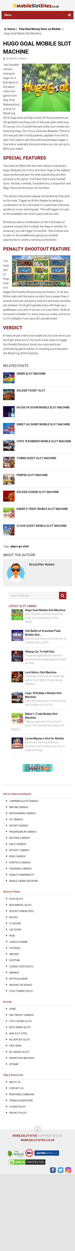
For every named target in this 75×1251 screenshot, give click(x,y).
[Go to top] (37, 1130)
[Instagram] (68, 1170)
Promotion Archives (21, 1058)
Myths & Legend (18, 978)
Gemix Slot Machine (31, 373)
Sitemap (14, 1064)
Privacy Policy (18, 1113)
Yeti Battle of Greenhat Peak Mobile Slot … (43, 632)
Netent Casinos (18, 825)
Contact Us (16, 1088)
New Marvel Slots (20, 905)
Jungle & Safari (18, 942)
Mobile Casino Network (23, 881)
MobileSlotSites (24, 1135)
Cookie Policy (17, 1106)
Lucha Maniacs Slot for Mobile (44, 738)
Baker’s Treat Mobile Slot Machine (42, 508)
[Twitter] (60, 1170)
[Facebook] (53, 1170)
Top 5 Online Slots (20, 1021)
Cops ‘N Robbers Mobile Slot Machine (44, 441)
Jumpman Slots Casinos (23, 801)
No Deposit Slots (19, 1039)
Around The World (20, 985)
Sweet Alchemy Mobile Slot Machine (43, 424)
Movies (13, 917)
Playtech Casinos (19, 862)
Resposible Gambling (21, 1094)
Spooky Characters (21, 911)
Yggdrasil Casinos (20, 868)
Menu (8, 15)
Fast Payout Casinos (21, 1015)
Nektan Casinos (18, 807)
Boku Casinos (17, 856)
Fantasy (14, 954)
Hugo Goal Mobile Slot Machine (45, 610)
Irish (12, 935)
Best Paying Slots (19, 1027)
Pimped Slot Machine (32, 475)
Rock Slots (16, 899)
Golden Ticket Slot (31, 390)
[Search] (62, 595)
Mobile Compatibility (21, 875)
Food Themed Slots (20, 991)
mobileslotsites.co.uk (37, 1140)
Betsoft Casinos (19, 850)
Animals (14, 972)
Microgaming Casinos (22, 813)
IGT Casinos (16, 819)
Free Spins (15, 1045)
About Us (14, 1082)
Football (15, 948)
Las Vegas (15, 929)
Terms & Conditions (21, 1100)
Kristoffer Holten (16, 58)
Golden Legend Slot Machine (38, 492)
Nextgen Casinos (19, 838)
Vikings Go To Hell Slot (39, 651)
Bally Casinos (17, 844)
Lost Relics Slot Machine (41, 672)
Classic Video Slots (21, 966)
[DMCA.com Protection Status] (27, 1164)
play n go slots (20, 546)
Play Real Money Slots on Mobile (40, 29)
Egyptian (14, 960)
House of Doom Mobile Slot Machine (43, 407)
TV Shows (15, 923)
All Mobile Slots (19, 1052)
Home (11, 29)
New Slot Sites (18, 1033)
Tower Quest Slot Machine (36, 458)
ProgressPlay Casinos (22, 831)
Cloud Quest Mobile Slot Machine (42, 525)
